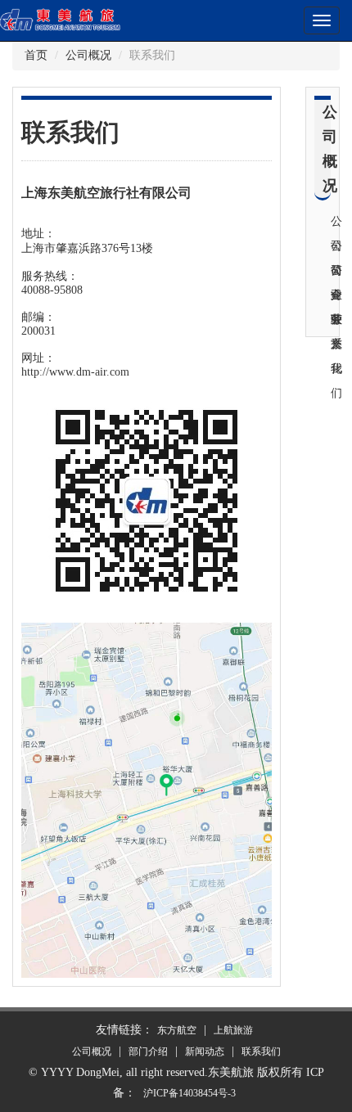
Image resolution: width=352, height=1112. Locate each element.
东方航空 (176, 1030)
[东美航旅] (82, 17)
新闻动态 (204, 1051)
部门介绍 (148, 1051)
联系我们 (261, 1051)
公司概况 (88, 55)
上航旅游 (233, 1030)
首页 (36, 55)
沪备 (189, 1093)
